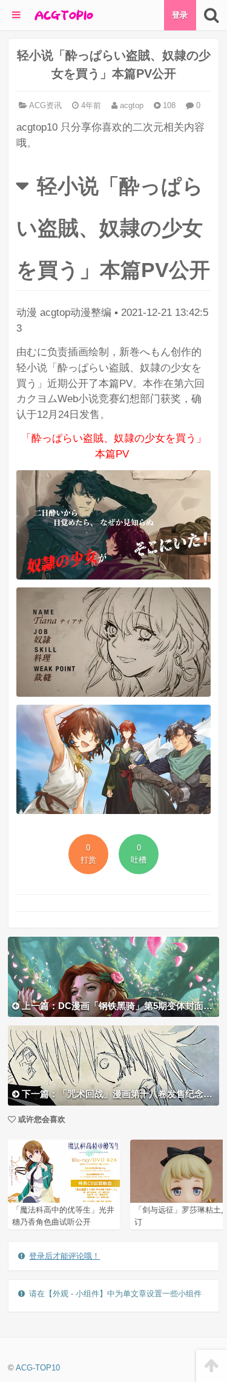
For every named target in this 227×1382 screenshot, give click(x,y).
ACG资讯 (45, 105)
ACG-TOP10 (38, 1367)
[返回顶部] (211, 1366)
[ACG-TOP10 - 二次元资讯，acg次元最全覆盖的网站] (63, 15)
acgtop (130, 105)
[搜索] (211, 15)
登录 (180, 14)
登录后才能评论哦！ (64, 1256)
